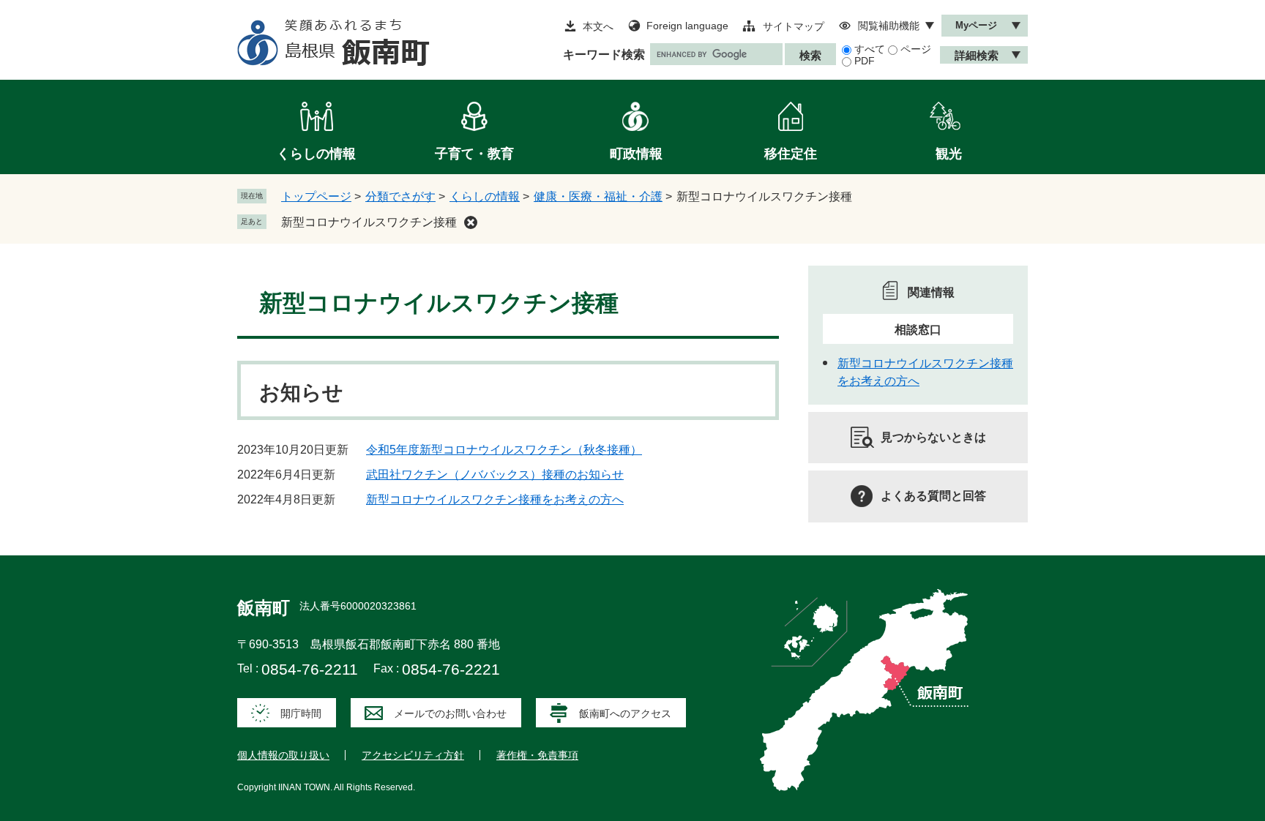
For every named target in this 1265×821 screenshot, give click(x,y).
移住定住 (790, 153)
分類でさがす (400, 196)
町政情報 (636, 153)
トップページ (316, 196)
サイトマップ (793, 26)
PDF (864, 61)
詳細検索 (977, 55)
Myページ (976, 25)
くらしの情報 (316, 153)
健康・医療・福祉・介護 (598, 196)
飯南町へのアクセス (625, 713)
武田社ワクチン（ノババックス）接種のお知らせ (495, 474)
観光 (949, 153)
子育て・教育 (474, 153)
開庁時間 (300, 713)
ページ (915, 49)
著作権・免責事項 (537, 755)
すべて (869, 49)
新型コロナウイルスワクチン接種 (369, 222)
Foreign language (687, 25)
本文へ (598, 26)
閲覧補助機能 (888, 25)
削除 (470, 222)
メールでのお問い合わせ (450, 713)
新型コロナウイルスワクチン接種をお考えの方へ (495, 499)
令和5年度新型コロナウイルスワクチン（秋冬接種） (504, 449)
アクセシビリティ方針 (413, 755)
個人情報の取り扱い (283, 755)
